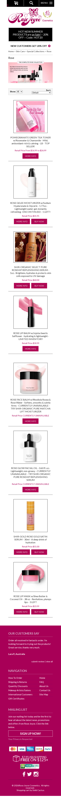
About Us (43, 686)
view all (49, 661)
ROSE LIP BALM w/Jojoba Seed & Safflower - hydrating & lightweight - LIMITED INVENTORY (30, 336)
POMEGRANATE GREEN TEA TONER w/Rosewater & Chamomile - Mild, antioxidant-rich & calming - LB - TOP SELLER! (30, 142)
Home (11, 51)
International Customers (20, 694)
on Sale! (36, 34)
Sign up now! (30, 733)
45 (47, 13)
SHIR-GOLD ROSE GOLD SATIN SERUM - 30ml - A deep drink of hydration (30, 539)
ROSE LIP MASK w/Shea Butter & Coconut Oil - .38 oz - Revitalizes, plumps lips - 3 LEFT (30, 599)
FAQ (41, 682)
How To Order (15, 677)
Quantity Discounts (18, 686)
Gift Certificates (16, 698)
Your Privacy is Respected (20, 739)
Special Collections (35, 51)
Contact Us (44, 690)
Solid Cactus (38, 790)
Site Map (43, 694)
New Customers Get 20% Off (29, 45)
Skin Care (20, 51)
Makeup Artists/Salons (19, 690)
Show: (13, 91)
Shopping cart (23, 790)
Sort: (48, 90)
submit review (37, 661)
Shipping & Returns (17, 682)
